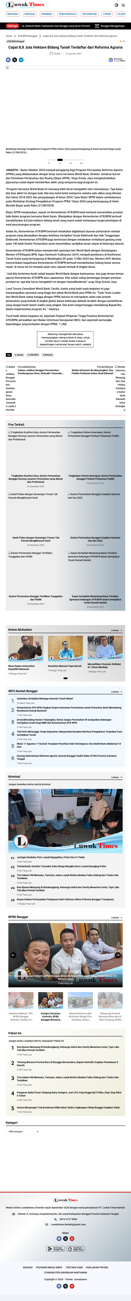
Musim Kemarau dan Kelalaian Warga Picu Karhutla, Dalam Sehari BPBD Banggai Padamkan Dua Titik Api (65, 977)
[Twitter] (14, 59)
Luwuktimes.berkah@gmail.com (68, 1224)
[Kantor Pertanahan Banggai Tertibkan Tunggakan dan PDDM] (35, 571)
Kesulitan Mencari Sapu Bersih (65, 666)
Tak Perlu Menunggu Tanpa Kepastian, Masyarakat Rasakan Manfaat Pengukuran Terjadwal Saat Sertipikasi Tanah (69, 733)
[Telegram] (21, 59)
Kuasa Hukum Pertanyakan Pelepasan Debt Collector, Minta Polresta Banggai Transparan (65, 899)
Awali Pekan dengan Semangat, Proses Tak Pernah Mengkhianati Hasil (35, 539)
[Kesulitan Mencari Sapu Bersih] (65, 649)
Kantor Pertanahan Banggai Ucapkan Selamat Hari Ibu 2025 (95, 539)
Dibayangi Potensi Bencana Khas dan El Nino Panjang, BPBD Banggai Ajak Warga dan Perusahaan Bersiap (95, 1016)
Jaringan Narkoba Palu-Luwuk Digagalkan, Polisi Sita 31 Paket (51, 857)
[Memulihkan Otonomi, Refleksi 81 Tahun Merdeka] (105, 648)
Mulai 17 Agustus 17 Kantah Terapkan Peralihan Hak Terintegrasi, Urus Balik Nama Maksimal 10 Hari (69, 745)
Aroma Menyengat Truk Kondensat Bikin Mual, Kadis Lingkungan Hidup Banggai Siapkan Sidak (68, 1107)
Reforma (48, 355)
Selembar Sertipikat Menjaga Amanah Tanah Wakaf (45, 698)
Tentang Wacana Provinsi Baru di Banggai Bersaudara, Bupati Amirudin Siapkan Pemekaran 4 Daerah (67, 1064)
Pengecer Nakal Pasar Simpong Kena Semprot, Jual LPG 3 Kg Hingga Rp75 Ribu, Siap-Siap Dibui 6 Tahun (69, 1094)
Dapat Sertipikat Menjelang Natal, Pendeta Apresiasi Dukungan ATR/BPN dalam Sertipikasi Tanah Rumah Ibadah (95, 599)
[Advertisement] (65, 1163)
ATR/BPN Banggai (15, 41)
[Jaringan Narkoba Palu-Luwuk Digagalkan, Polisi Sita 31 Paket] (65, 821)
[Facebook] (8, 59)
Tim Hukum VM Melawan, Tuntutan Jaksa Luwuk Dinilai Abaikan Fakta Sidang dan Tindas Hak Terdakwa (67, 877)
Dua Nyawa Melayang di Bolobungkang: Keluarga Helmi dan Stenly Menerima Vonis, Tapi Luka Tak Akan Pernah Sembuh (68, 889)
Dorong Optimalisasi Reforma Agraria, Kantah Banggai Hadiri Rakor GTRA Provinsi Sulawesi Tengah (67, 757)
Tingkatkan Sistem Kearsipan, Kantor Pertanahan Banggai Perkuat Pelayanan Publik (95, 477)
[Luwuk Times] (25, 5)
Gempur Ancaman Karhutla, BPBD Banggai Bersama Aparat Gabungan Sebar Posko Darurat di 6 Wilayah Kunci (35, 1016)
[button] (116, 5)
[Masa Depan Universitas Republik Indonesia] (25, 649)
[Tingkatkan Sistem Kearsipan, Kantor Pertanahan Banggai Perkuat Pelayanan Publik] (95, 451)
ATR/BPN (34, 355)
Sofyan (57, 54)
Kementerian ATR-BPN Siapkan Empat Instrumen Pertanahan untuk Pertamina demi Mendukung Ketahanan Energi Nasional (69, 709)
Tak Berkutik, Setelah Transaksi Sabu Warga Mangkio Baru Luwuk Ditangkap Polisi (61, 866)
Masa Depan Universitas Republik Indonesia (21, 667)
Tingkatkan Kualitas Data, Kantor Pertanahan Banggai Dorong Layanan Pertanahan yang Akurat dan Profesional (36, 478)
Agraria (20, 355)
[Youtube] (72, 1238)
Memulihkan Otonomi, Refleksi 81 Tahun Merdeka (104, 666)
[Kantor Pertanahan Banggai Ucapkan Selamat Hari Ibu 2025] (95, 513)
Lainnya (115, 630)
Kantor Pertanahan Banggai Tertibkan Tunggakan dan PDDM (36, 598)
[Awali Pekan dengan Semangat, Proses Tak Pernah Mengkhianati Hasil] (35, 513)
